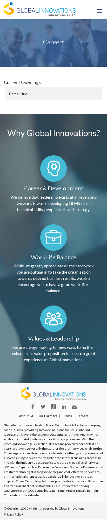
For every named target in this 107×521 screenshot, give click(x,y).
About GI (26, 416)
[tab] (53, 93)
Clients (67, 416)
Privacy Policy (13, 514)
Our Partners (47, 416)
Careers (82, 416)
